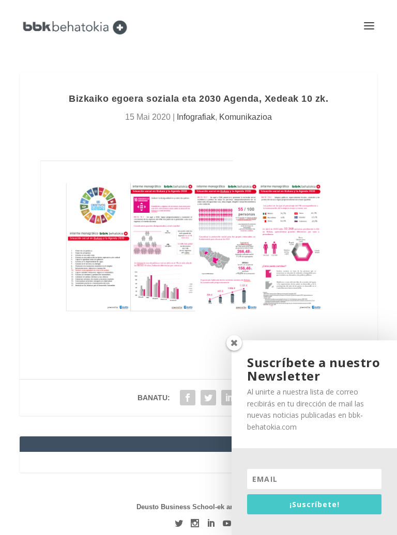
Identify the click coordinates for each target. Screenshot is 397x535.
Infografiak (196, 117)
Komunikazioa (245, 117)
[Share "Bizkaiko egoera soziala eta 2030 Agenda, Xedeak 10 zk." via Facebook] (187, 397)
